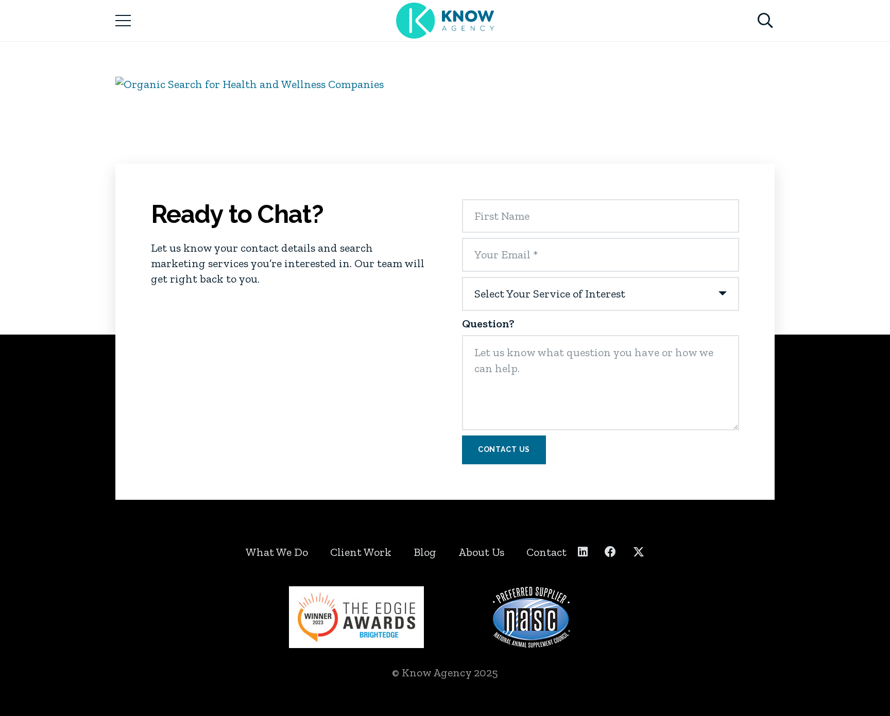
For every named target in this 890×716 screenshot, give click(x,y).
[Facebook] (610, 551)
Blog (425, 552)
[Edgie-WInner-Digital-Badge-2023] (359, 617)
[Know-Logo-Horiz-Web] (445, 21)
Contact (546, 552)
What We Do (277, 552)
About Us (481, 552)
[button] (123, 20)
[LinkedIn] (583, 551)
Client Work (360, 552)
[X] (638, 552)
